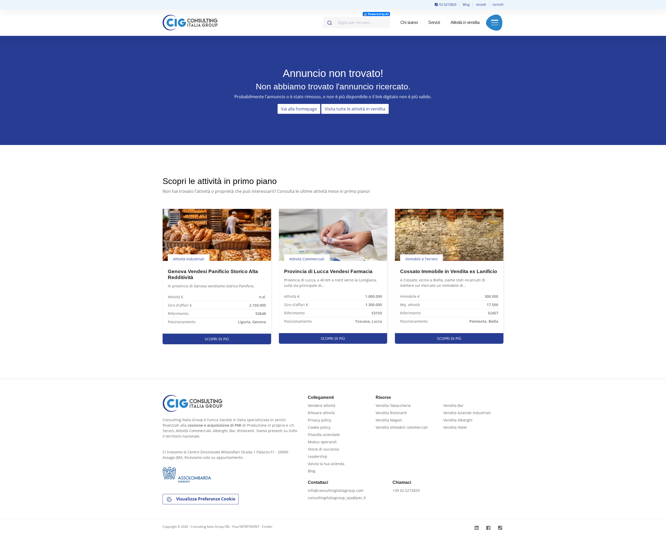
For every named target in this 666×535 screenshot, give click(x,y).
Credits (267, 526)
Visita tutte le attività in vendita (355, 109)
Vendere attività (321, 405)
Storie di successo (323, 449)
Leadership (317, 456)
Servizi (434, 22)
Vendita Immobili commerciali (402, 427)
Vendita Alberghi (457, 420)
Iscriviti (497, 4)
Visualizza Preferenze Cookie (205, 499)
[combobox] (356, 22)
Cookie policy (319, 427)
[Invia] (329, 21)
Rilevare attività (321, 412)
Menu (494, 22)
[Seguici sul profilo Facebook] (489, 527)
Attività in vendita (465, 22)
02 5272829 (447, 4)
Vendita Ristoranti (391, 412)
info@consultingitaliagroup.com (335, 490)
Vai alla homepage (299, 109)
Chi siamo (409, 22)
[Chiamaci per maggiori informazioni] (500, 527)
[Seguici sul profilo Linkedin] (477, 527)
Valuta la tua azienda (326, 463)
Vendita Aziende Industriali (467, 412)
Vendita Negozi (389, 420)
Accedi (481, 4)
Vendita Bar (453, 405)
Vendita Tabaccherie (393, 405)
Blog (466, 4)
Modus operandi (322, 441)
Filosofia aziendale (324, 434)
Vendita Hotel (455, 427)
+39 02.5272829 (406, 490)
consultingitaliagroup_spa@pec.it (337, 497)
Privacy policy (319, 420)
